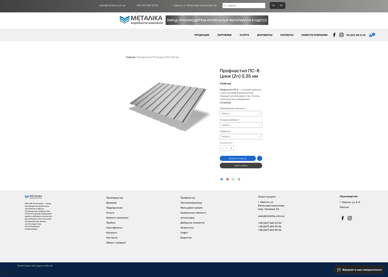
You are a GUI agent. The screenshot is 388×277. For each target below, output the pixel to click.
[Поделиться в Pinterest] (227, 179)
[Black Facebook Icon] (334, 35)
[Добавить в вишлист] (259, 158)
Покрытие (225, 131)
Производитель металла (233, 108)
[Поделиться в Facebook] (222, 179)
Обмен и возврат (116, 242)
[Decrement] (222, 148)
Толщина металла (229, 120)
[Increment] (231, 148)
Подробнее (225, 102)
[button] (224, 35)
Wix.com (49, 265)
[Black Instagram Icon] (341, 35)
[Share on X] (239, 179)
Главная (130, 57)
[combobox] (241, 113)
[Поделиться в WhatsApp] (233, 179)
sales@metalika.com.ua (112, 5)
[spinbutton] (226, 148)
